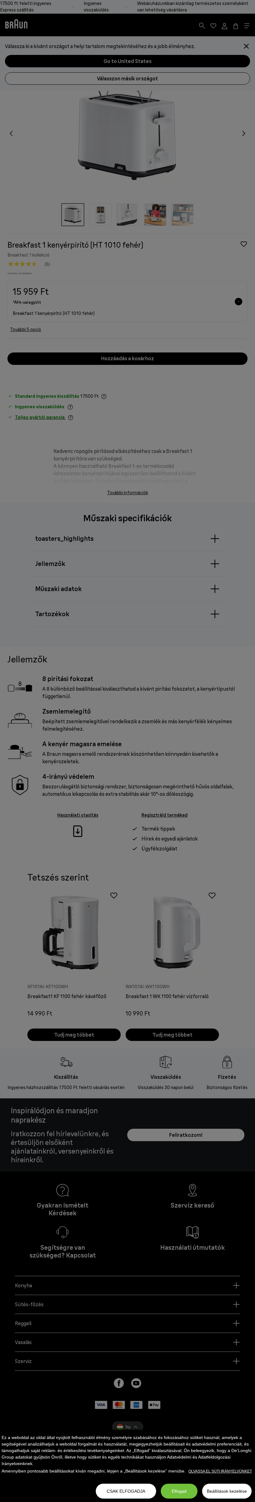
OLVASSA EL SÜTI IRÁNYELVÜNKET (220, 1471)
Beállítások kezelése (227, 1491)
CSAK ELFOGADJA (126, 1491)
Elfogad (179, 1491)
